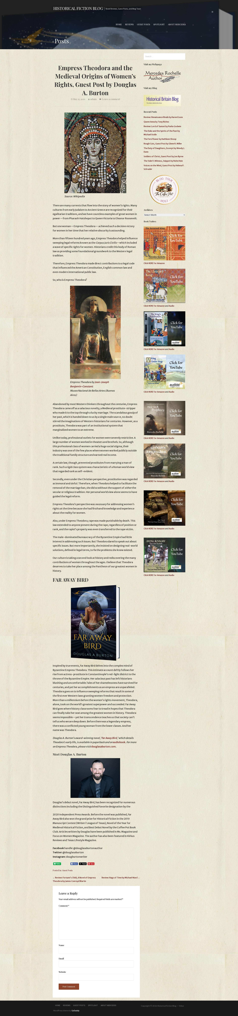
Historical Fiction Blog (78, 8)
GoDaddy (75, 1011)
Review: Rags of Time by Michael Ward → (121, 877)
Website (62, 972)
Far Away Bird (109, 738)
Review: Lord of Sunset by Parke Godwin (162, 126)
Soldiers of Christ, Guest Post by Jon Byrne (163, 156)
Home (119, 24)
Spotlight (159, 24)
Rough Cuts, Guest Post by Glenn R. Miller (163, 143)
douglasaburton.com (103, 746)
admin (93, 99)
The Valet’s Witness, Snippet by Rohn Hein (163, 161)
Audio (171, 306)
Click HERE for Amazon (154, 263)
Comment (64, 905)
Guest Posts (143, 24)
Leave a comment (111, 99)
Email (61, 958)
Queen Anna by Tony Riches (156, 121)
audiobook (119, 742)
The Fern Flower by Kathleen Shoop (160, 139)
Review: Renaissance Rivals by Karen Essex (163, 117)
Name (61, 945)
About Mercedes (177, 24)
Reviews (129, 24)
